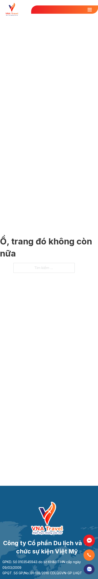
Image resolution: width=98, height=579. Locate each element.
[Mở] (91, 9)
